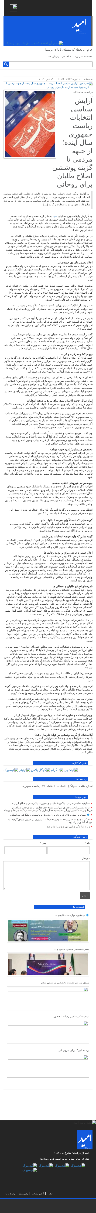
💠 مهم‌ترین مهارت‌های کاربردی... (71, 915)
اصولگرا (72, 786)
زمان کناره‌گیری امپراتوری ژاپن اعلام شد (68, 826)
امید (55, 216)
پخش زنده (23, 1194)
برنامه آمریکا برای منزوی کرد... (72, 1050)
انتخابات (61, 786)
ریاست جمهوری (31, 786)
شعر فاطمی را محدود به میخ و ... (71, 948)
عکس (50, 1194)
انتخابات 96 (48, 786)
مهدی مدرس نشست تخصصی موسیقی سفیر (65, 982)
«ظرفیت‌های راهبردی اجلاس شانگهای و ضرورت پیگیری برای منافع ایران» (51, 803)
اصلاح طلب (86, 786)
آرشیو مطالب (38, 1194)
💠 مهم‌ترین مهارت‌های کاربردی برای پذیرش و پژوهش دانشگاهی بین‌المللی (50, 814)
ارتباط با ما (10, 1194)
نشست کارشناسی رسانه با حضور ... (70, 1016)
